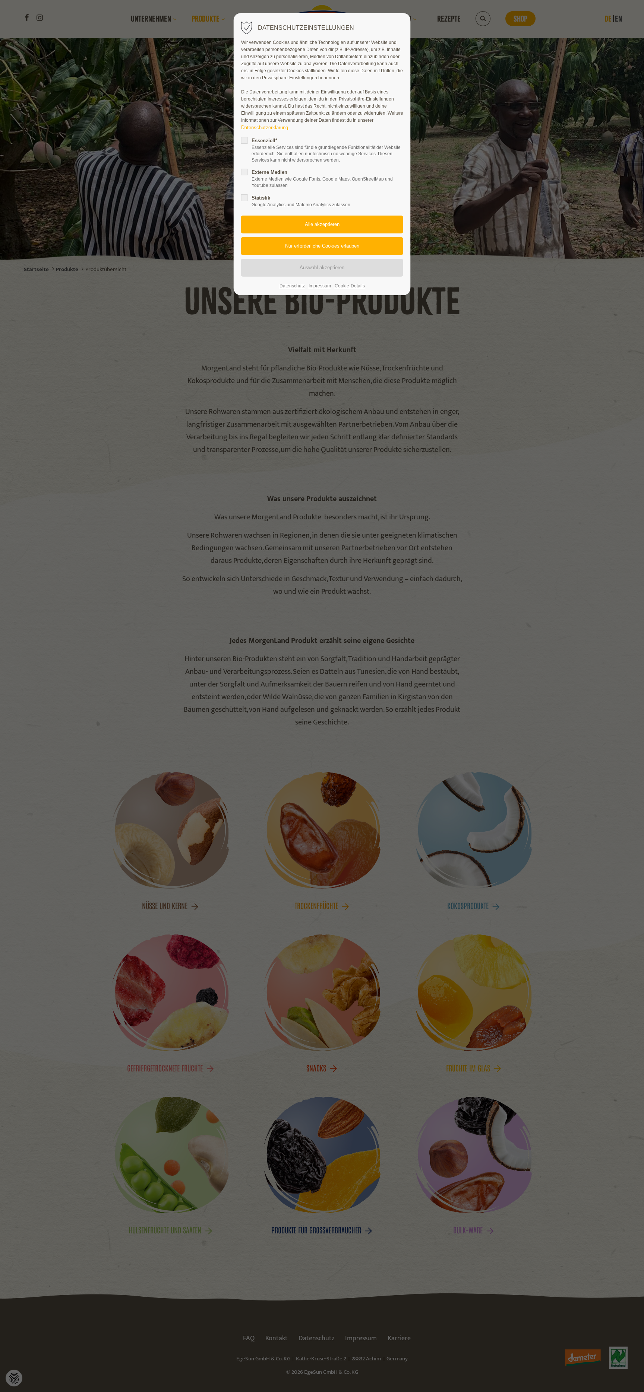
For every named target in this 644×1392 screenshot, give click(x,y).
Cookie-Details (350, 286)
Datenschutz (292, 286)
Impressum (320, 286)
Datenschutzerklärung (264, 127)
